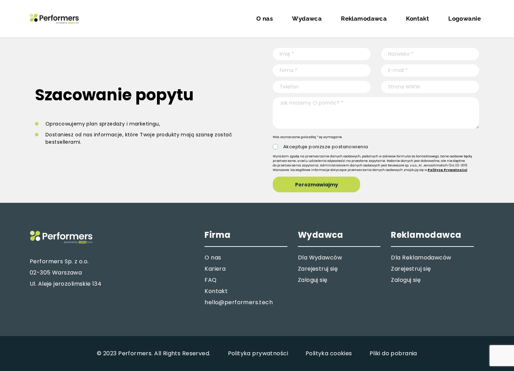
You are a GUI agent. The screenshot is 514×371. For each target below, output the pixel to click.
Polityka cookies (329, 353)
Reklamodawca (364, 18)
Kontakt (417, 18)
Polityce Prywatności (447, 170)
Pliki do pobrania (393, 353)
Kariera (215, 269)
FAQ (210, 280)
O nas (264, 18)
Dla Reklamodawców (421, 258)
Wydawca (307, 18)
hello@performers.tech (239, 302)
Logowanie (464, 18)
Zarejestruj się (318, 269)
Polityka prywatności (258, 353)
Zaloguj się (313, 280)
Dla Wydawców (320, 258)
